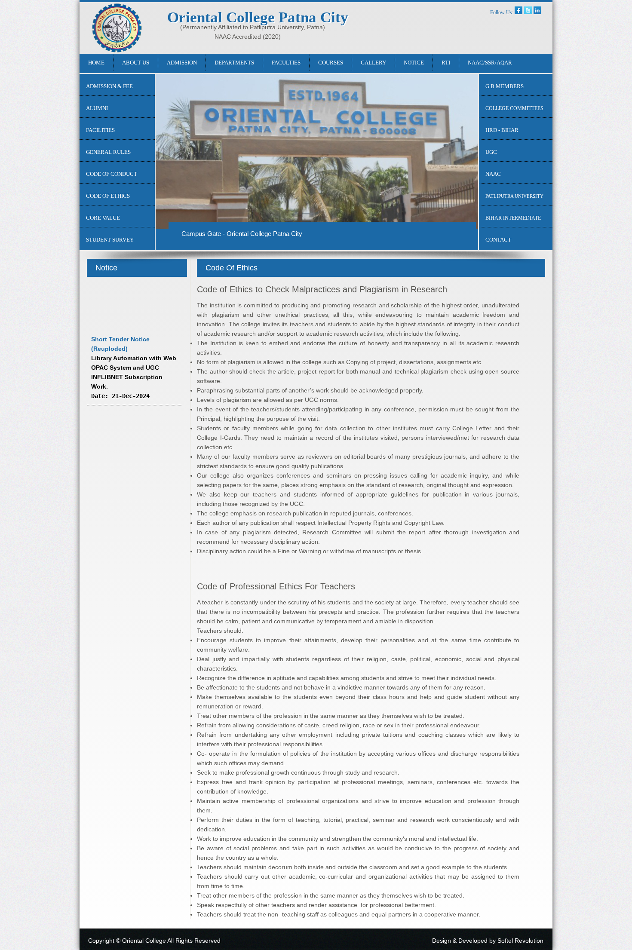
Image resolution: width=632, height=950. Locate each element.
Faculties (286, 62)
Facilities (100, 130)
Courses (330, 62)
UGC (491, 152)
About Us (135, 62)
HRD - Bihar (501, 130)
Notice (414, 62)
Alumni (97, 108)
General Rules (108, 152)
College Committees (514, 108)
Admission (182, 62)
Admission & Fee (109, 86)
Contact (498, 239)
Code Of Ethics (108, 196)
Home (96, 62)
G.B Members (504, 86)
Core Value (103, 218)
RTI (446, 62)
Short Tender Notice (120, 402)
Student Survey (110, 239)
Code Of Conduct (111, 174)
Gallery (373, 62)
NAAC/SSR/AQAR (490, 62)
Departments (234, 62)
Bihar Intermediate (513, 218)
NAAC (493, 174)
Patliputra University (514, 196)
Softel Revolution (520, 940)
